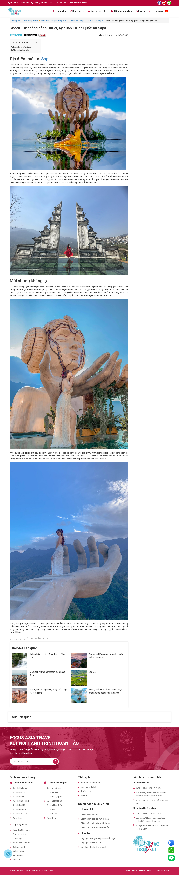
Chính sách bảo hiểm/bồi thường (96, 823)
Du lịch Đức (52, 809)
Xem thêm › (18, 818)
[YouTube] (164, 3)
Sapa (46, 58)
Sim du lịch (18, 855)
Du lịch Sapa (18, 796)
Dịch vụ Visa (18, 851)
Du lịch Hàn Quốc (54, 805)
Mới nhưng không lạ (21, 50)
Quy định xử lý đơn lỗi (91, 842)
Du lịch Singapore (55, 796)
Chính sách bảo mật (90, 814)
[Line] (169, 3)
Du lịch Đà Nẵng (20, 805)
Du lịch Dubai (52, 792)
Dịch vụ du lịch (98, 11)
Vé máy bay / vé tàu (22, 843)
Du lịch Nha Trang (21, 801)
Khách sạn (17, 838)
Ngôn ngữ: (159, 11)
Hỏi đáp (84, 795)
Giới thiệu (77, 11)
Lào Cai (92, 672)
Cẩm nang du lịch (123, 11)
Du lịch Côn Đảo (20, 813)
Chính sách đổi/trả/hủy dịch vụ (95, 819)
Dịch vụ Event (19, 847)
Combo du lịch (19, 834)
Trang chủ (60, 11)
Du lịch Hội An (19, 792)
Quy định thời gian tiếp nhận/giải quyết (98, 838)
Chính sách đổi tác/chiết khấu (95, 827)
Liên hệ (141, 11)
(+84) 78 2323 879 (21, 3)
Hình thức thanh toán (90, 782)
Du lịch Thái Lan (54, 788)
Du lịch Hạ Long (20, 788)
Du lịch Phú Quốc (20, 809)
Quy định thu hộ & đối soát (93, 847)
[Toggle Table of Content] (35, 43)
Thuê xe (16, 860)
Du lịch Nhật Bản (54, 801)
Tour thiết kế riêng (21, 830)
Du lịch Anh (52, 813)
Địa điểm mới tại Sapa (22, 47)
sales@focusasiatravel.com (75, 3)
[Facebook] (159, 3)
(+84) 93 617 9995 (46, 3)
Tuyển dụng (86, 791)
